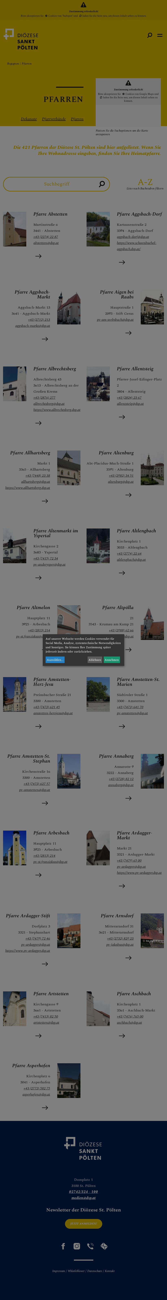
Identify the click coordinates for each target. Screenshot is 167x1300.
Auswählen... (55, 660)
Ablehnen (95, 660)
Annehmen (112, 660)
